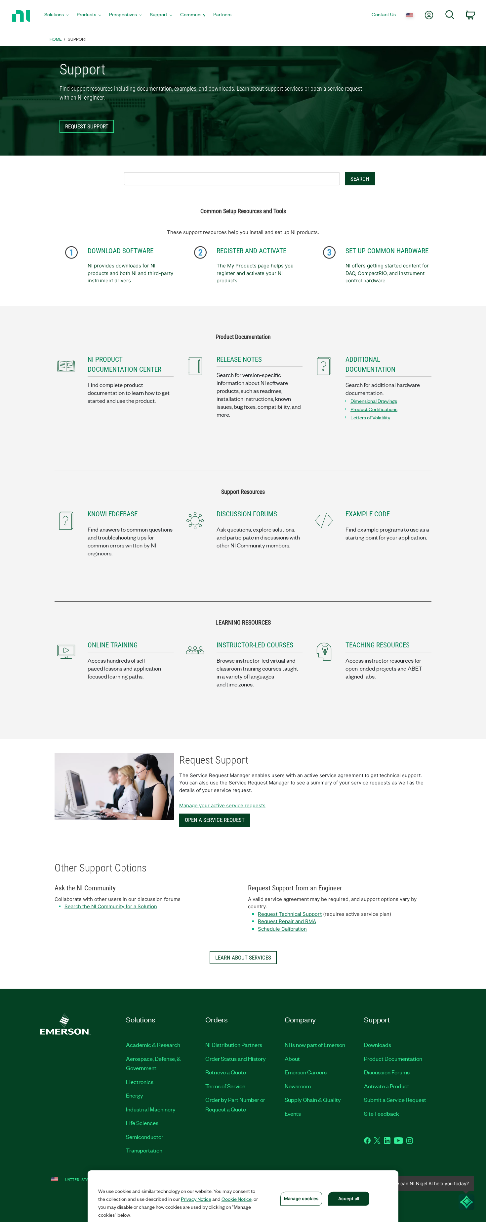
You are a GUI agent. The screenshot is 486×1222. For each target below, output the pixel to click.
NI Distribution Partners (233, 1044)
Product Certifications (373, 409)
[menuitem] (56, 16)
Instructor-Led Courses (255, 645)
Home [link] (56, 39)
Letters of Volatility (370, 417)
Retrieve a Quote (225, 1072)
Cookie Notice (237, 1199)
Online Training (113, 645)
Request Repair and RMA (287, 921)
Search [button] (359, 178)
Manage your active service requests (222, 805)
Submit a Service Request (395, 1099)
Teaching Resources (377, 645)
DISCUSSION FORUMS (247, 514)
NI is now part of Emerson (315, 1044)
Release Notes (239, 359)
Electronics (139, 1081)
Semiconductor (144, 1136)
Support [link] (77, 39)
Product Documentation (393, 1058)
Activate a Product (386, 1086)
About (292, 1058)
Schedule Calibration (282, 929)
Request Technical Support (290, 914)
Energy (134, 1095)
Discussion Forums (387, 1072)
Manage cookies (301, 1198)
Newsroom (298, 1086)
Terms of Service (225, 1086)
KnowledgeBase (113, 514)
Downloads (377, 1044)
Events (293, 1113)
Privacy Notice (196, 1199)
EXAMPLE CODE (367, 514)
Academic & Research (153, 1044)
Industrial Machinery (151, 1109)
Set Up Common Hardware (386, 251)
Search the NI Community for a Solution (110, 906)
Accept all (348, 1198)
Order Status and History (235, 1058)
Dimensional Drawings (373, 401)
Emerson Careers (306, 1072)
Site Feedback (381, 1113)
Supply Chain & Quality (313, 1099)
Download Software (120, 251)
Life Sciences (142, 1122)
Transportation (144, 1150)
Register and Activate (251, 251)
